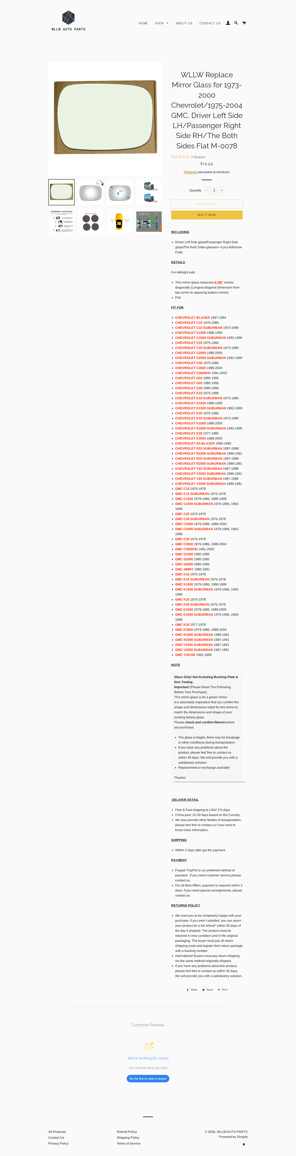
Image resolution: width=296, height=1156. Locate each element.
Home (143, 23)
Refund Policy (127, 1131)
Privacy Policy (58, 1143)
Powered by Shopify (233, 1136)
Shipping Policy (128, 1137)
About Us (184, 23)
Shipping (190, 172)
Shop (160, 23)
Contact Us (210, 23)
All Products (57, 1131)
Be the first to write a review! (148, 1079)
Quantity (195, 190)
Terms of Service (129, 1143)
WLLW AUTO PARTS (232, 1131)
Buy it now (207, 214)
